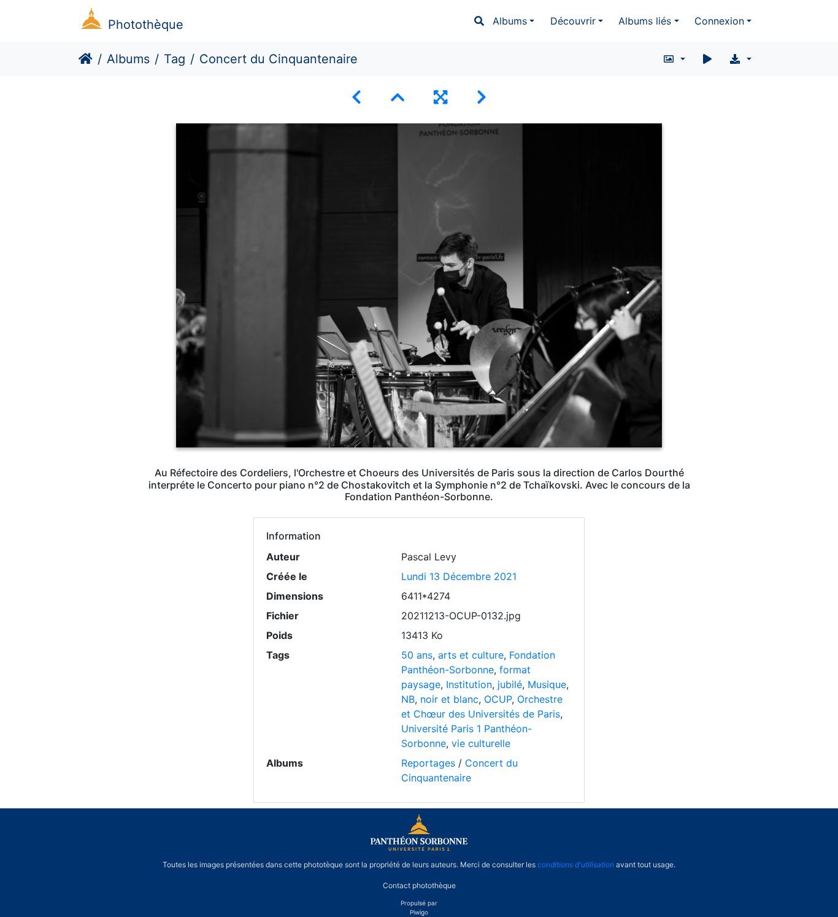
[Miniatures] (397, 97)
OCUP (498, 699)
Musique (547, 684)
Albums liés (644, 21)
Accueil (86, 59)
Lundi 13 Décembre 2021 (459, 576)
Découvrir (573, 21)
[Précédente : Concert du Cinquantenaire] (356, 97)
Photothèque (145, 24)
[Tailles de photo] (674, 59)
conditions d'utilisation (575, 864)
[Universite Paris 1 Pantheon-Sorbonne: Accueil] (419, 848)
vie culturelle (481, 743)
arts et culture (471, 655)
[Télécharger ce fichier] (740, 59)
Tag (174, 59)
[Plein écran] (440, 97)
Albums (510, 21)
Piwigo (419, 912)
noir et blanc (449, 699)
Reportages (428, 763)
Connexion (719, 21)
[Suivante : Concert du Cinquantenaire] (481, 97)
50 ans (416, 655)
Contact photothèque (419, 885)
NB (408, 699)
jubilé (510, 684)
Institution (469, 684)
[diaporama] (707, 59)
